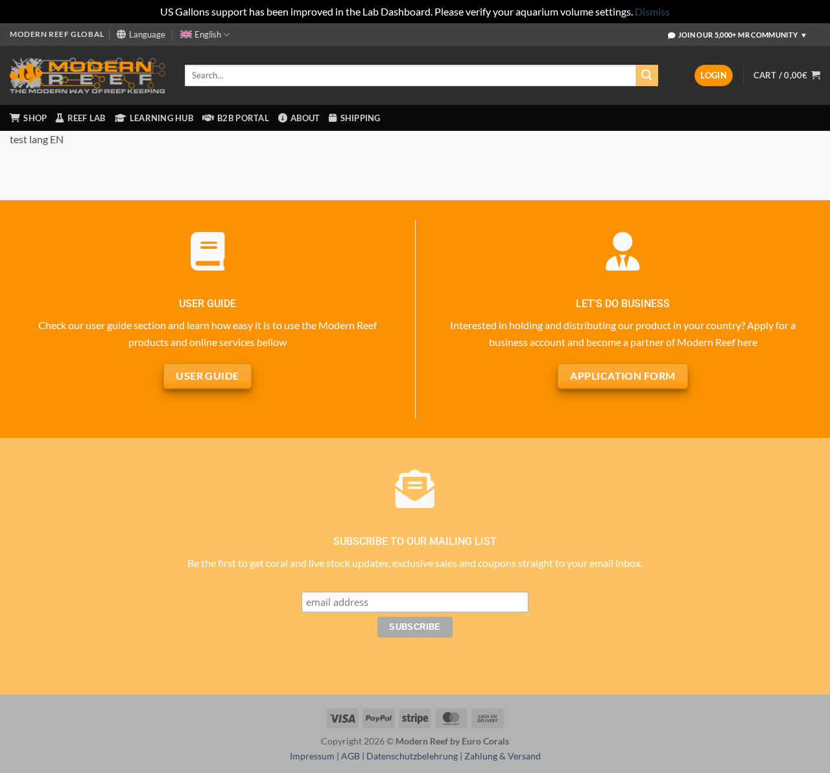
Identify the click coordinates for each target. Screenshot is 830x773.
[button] (713, 75)
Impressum (312, 755)
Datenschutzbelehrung (412, 755)
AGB (350, 755)
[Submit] (647, 76)
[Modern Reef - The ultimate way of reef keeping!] (87, 76)
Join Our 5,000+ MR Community (743, 34)
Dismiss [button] (652, 11)
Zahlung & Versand (502, 755)
